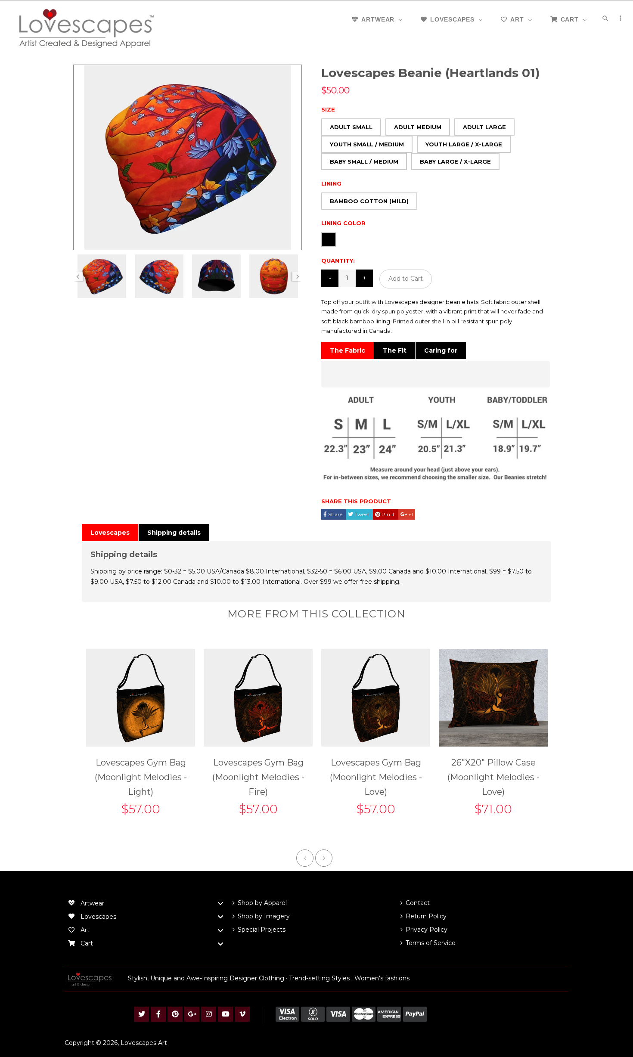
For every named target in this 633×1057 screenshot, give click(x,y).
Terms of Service (431, 943)
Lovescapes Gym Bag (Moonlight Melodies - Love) (376, 777)
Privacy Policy (426, 929)
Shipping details (174, 532)
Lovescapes (110, 532)
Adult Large (484, 127)
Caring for (440, 350)
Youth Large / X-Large (463, 144)
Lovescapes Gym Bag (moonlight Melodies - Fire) (258, 777)
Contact (418, 903)
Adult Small (351, 127)
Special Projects (261, 929)
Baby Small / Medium (364, 161)
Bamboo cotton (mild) (369, 201)
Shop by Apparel (262, 903)
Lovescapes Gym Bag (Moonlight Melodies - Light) (141, 777)
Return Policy (426, 916)
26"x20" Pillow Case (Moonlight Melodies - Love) (493, 777)
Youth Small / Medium (367, 144)
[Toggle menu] (220, 903)
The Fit (394, 350)
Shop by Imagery (264, 916)
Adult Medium (417, 127)
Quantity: (338, 260)
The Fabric (347, 350)
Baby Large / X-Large (455, 161)
